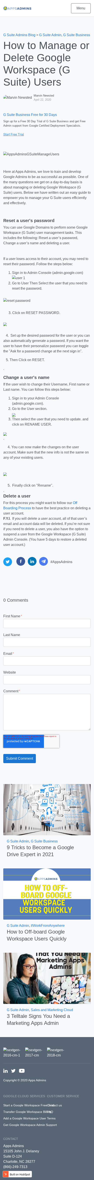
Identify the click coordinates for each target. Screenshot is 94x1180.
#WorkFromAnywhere (48, 925)
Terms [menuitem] (51, 1118)
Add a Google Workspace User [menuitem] (24, 1118)
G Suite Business (76, 35)
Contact (10, 1139)
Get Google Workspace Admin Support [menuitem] (30, 1124)
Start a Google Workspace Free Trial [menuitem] (28, 1105)
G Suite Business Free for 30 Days (30, 115)
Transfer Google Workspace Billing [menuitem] (27, 1111)
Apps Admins (13, 1146)
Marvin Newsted (44, 95)
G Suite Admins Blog (19, 35)
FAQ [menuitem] (50, 1111)
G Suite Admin (50, 35)
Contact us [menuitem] (54, 1105)
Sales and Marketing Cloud (52, 1010)
